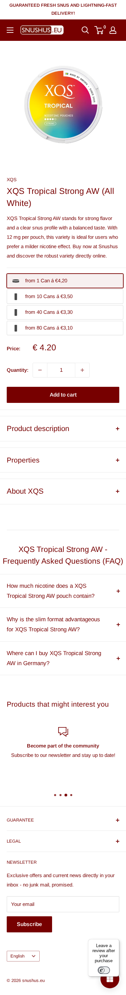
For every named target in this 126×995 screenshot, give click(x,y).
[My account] (113, 30)
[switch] (104, 970)
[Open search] (85, 30)
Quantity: (18, 370)
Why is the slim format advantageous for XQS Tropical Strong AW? (53, 624)
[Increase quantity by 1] (82, 370)
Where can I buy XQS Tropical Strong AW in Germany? (54, 658)
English (17, 955)
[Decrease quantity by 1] (40, 370)
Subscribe (29, 924)
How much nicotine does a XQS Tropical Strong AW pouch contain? (50, 591)
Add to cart (63, 395)
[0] (99, 30)
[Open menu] (10, 30)
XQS (11, 179)
